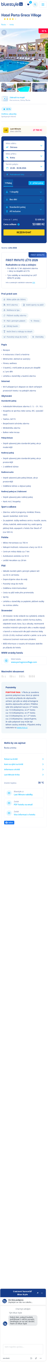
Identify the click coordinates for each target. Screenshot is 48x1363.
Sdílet (10, 822)
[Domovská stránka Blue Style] (12, 4)
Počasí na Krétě (11, 759)
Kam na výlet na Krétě (13, 764)
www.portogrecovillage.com (24, 662)
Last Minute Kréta (12, 774)
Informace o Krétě (12, 769)
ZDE (33, 282)
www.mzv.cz (22, 727)
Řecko (3, 24)
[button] (24, 100)
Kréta (12, 24)
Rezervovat (24, 232)
